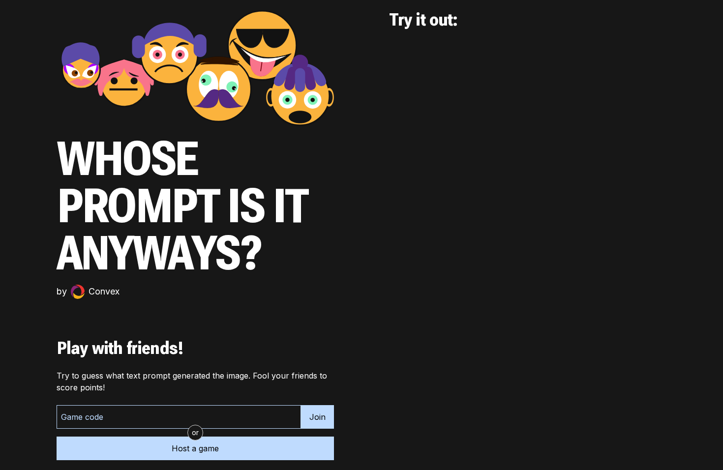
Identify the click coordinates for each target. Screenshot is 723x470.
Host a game (195, 448)
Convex (104, 291)
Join (317, 417)
